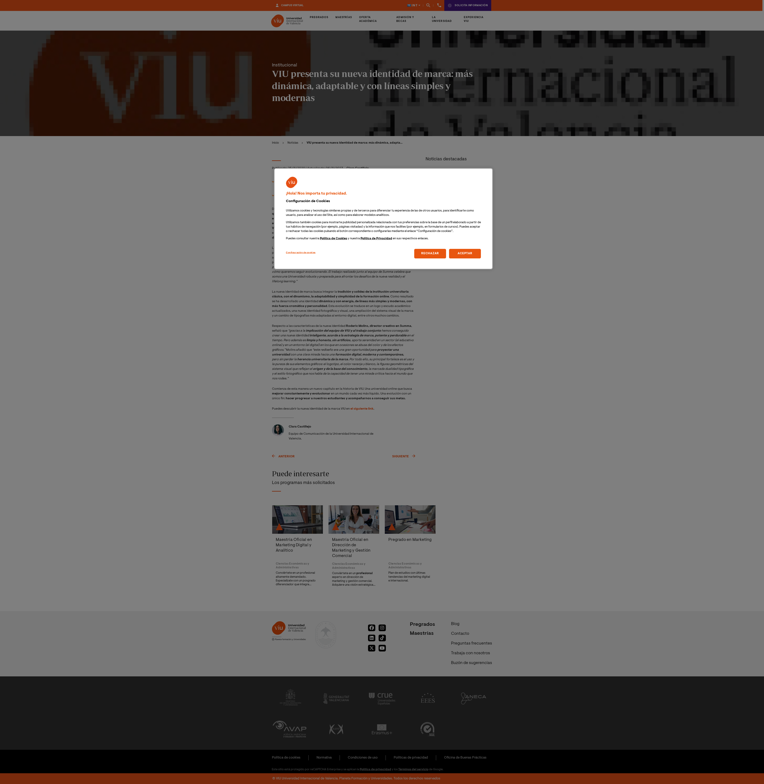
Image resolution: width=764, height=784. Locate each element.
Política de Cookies (333, 238)
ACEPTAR (465, 253)
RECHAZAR (430, 253)
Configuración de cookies (301, 253)
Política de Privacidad (376, 238)
